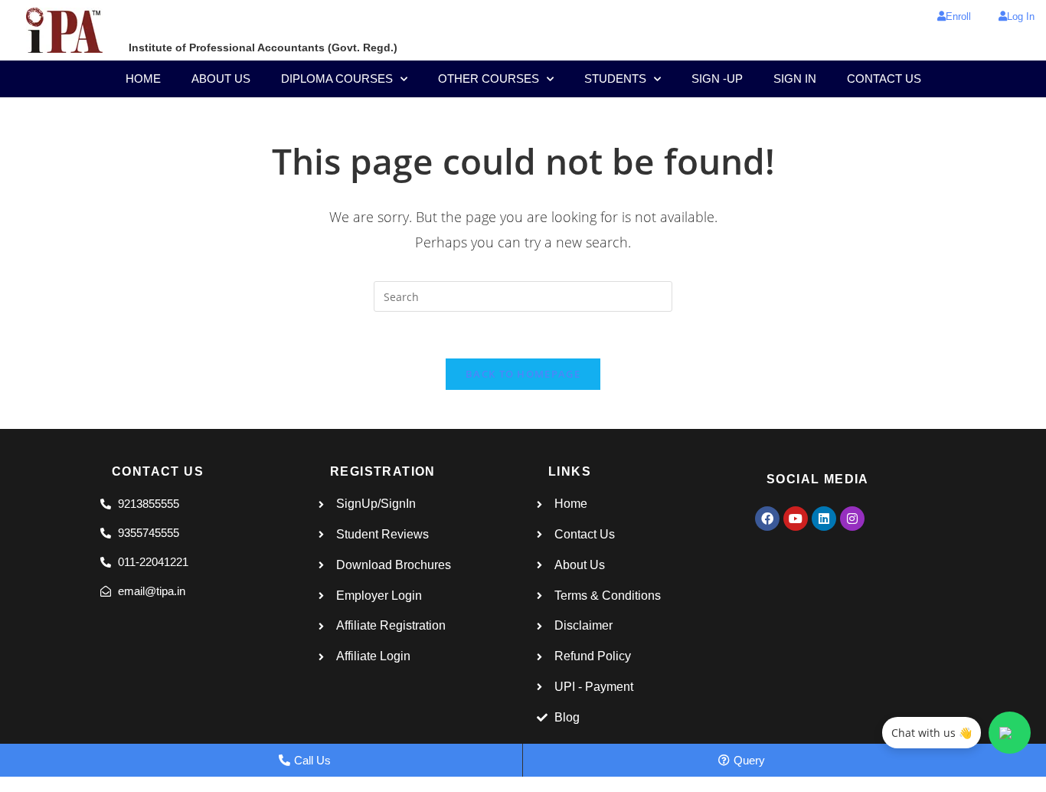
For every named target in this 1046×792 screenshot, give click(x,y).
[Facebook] (767, 518)
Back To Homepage (523, 374)
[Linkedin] (824, 518)
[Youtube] (795, 518)
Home (143, 78)
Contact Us (884, 78)
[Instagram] (852, 518)
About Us (220, 78)
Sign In (794, 78)
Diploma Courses (337, 78)
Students (615, 78)
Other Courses (488, 78)
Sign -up (717, 78)
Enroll (958, 16)
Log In (1021, 16)
